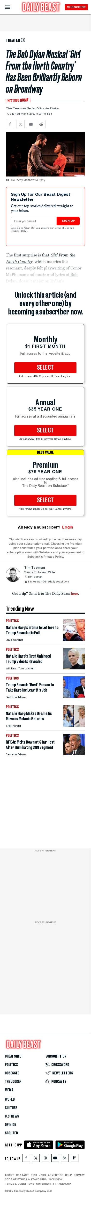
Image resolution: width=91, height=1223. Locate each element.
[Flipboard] (74, 1159)
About (9, 1175)
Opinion (10, 1125)
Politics (11, 1065)
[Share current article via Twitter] (20, 124)
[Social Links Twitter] (36, 1159)
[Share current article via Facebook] (10, 124)
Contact (22, 1175)
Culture (11, 1108)
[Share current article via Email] (31, 124)
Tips (34, 1175)
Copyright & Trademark (53, 1183)
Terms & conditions (19, 1183)
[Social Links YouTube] (55, 1159)
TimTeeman (35, 577)
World (10, 1099)
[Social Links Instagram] (45, 1159)
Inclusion (55, 1179)
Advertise (55, 1175)
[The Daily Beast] (41, 7)
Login (67, 527)
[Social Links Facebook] (26, 1159)
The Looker (13, 1082)
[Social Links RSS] (65, 1159)
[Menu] (12, 7)
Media (9, 1090)
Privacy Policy (19, 231)
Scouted (11, 1133)
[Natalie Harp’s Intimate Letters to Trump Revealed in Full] (74, 639)
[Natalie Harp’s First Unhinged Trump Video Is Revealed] (74, 668)
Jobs (42, 1175)
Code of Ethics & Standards (26, 1179)
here (74, 593)
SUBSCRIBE (76, 7)
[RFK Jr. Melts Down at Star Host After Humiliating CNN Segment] (74, 754)
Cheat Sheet (14, 1056)
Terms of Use (62, 228)
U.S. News (12, 1116)
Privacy (79, 1175)
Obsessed (12, 1073)
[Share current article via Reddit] (41, 124)
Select (45, 368)
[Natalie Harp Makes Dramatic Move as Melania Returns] (74, 725)
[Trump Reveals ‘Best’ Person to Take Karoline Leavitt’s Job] (74, 697)
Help (68, 1175)
